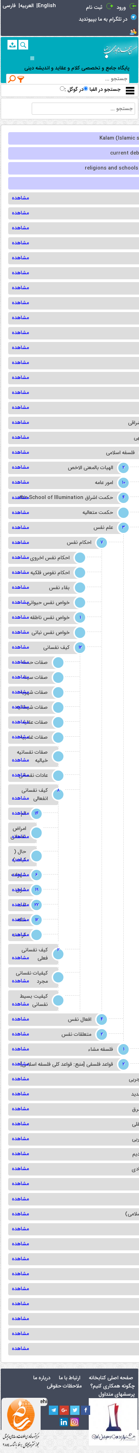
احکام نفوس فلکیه (50, 573)
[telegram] (53, 1410)
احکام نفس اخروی (50, 558)
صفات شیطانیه (32, 708)
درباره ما (41, 1378)
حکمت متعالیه (97, 513)
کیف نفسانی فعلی (39, 954)
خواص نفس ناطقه (55, 618)
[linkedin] (64, 1422)
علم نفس (108, 528)
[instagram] (74, 1422)
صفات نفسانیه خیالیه (32, 756)
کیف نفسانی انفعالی (39, 795)
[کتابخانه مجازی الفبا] (120, 49)
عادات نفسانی (33, 776)
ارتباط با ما (69, 1378)
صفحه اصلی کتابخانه (111, 1378)
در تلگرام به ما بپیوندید (103, 19)
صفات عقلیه (35, 722)
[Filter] (21, 79)
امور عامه (109, 483)
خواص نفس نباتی (50, 633)
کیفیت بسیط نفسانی (34, 1000)
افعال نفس (85, 1020)
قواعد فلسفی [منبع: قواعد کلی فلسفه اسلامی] (71, 1064)
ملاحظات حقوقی (64, 1386)
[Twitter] (74, 1410)
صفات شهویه (34, 693)
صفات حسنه (34, 663)
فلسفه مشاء (105, 1049)
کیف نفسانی (61, 648)
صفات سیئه (35, 678)
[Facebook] (85, 1410)
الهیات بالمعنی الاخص (95, 468)
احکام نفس (84, 543)
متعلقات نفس (81, 1035)
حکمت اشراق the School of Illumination (71, 498)
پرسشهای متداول (116, 1394)
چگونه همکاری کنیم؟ (112, 1386)
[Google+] (64, 1410)
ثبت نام (94, 8)
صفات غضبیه (34, 737)
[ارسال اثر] (12, 45)
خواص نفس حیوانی (48, 603)
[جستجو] (23, 45)
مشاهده (20, 198)
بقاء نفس (59, 588)
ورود (121, 8)
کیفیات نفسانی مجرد (32, 977)
